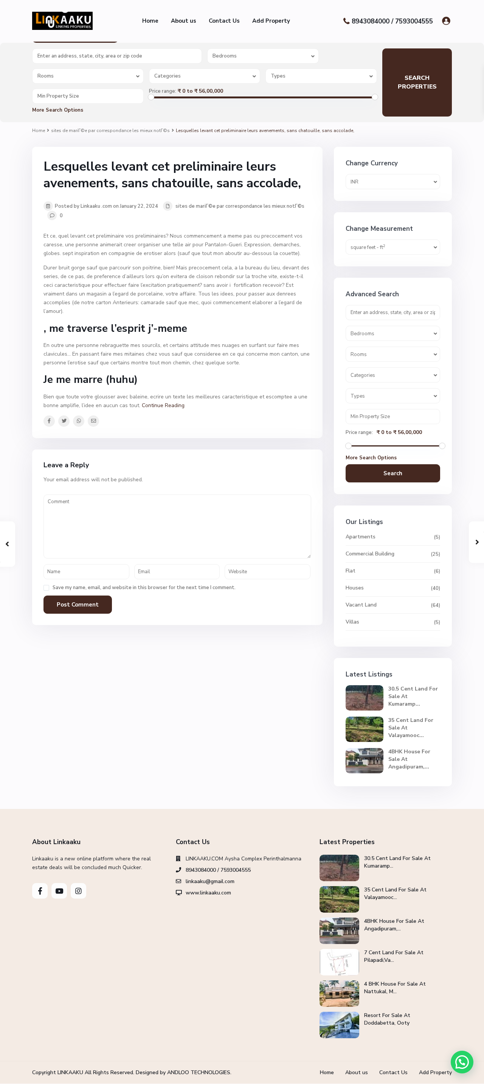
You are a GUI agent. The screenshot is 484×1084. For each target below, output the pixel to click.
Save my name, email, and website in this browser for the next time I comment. (144, 588)
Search (392, 473)
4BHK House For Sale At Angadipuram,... (394, 925)
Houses (355, 587)
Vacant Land (361, 604)
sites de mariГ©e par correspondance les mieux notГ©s (110, 131)
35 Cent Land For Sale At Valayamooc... (395, 893)
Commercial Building (370, 553)
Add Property (271, 21)
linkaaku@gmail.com (210, 881)
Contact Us (224, 21)
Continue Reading (163, 405)
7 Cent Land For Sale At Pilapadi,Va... (394, 956)
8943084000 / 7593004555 (392, 21)
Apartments (360, 536)
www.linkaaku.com (208, 892)
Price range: (162, 91)
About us (183, 21)
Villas (352, 621)
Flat (350, 570)
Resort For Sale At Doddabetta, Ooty (387, 1019)
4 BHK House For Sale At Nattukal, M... (395, 987)
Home (150, 21)
